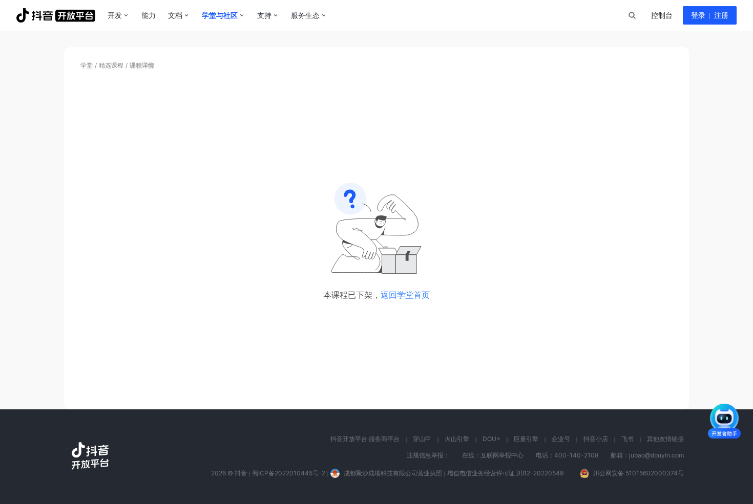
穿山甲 (422, 439)
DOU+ (491, 439)
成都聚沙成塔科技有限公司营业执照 (393, 473)
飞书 (627, 439)
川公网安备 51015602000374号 (638, 473)
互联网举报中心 (502, 455)
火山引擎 (457, 439)
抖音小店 (595, 439)
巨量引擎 (526, 439)
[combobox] (631, 15)
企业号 (561, 439)
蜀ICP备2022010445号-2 (288, 473)
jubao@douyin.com (656, 455)
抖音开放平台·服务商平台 (365, 439)
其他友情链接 (665, 439)
